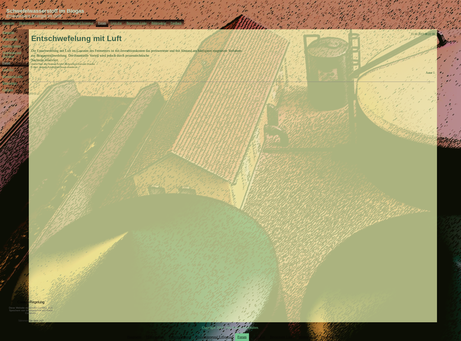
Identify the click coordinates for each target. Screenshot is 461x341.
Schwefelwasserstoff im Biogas (45, 11)
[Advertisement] (16, 123)
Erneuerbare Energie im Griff (33, 16)
